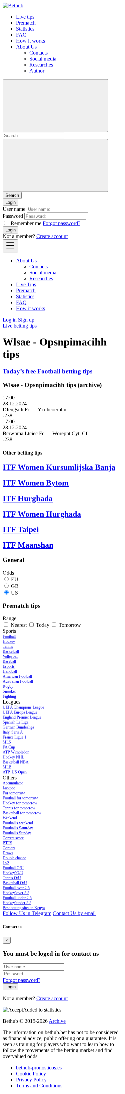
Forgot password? (61, 223)
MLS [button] (7, 742)
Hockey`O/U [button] (13, 873)
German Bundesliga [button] (18, 727)
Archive (57, 1021)
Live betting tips (20, 326)
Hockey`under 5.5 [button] (17, 902)
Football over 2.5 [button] (16, 888)
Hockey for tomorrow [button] (20, 803)
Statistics (25, 29)
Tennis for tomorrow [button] (19, 808)
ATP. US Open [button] (15, 772)
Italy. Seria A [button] (13, 732)
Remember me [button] (26, 223)
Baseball (9, 661)
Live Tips (26, 284)
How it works (30, 41)
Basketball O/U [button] (15, 883)
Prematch (26, 23)
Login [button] (10, 202)
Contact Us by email (74, 913)
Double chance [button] (14, 858)
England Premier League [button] (22, 717)
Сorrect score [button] (13, 838)
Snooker (9, 691)
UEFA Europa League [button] (20, 712)
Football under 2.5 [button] (17, 897)
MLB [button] (7, 767)
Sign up (26, 320)
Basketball (11, 651)
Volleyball (10, 656)
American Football (17, 676)
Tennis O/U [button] (12, 878)
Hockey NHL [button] (13, 757)
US (14, 593)
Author (36, 70)
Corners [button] (9, 848)
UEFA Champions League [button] (23, 707)
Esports (9, 666)
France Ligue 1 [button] (14, 737)
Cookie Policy (31, 1073)
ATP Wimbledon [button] (16, 752)
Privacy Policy (31, 1079)
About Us (26, 47)
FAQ (21, 35)
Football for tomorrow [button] (20, 798)
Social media (42, 59)
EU (14, 579)
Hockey (9, 641)
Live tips (25, 17)
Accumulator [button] (13, 783)
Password (13, 216)
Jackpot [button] (9, 788)
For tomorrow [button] (14, 793)
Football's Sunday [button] (17, 833)
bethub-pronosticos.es (39, 1067)
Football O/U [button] (13, 868)
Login (10, 229)
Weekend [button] (10, 818)
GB (15, 586)
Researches (41, 65)
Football (9, 636)
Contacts (38, 53)
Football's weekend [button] (18, 823)
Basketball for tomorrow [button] (22, 813)
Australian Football (18, 681)
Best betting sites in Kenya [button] (24, 907)
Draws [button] (8, 853)
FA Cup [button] (9, 747)
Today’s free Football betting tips (47, 371)
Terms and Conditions (39, 1085)
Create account (52, 236)
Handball (10, 671)
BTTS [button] (7, 843)
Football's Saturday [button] (18, 828)
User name (14, 209)
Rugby (8, 686)
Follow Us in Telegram (27, 913)
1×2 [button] (6, 863)
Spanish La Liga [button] (15, 722)
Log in (10, 320)
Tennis (8, 646)
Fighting (9, 696)
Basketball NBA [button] (16, 762)
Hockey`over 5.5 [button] (16, 892)
